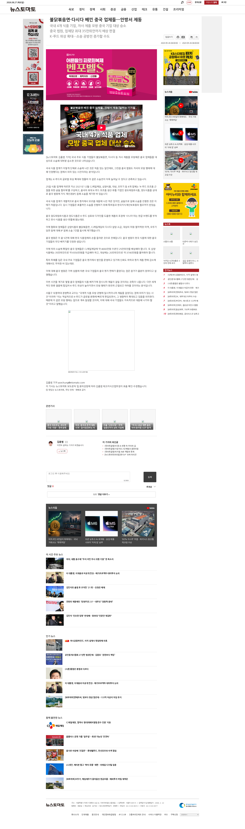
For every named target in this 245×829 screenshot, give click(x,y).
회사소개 (75, 814)
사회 (102, 9)
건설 (165, 9)
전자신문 (198, 2)
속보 (71, 9)
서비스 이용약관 (154, 814)
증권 (113, 9)
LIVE (189, 2)
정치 (81, 9)
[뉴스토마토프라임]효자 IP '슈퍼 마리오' (121, 455)
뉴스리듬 (168, 92)
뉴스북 (62, 451)
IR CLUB (122, 814)
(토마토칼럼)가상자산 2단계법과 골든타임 (121, 449)
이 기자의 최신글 (110, 442)
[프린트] (178, 37)
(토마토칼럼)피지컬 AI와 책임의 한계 (119, 452)
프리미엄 (178, 9)
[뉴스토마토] (23, 9)
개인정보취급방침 (109, 814)
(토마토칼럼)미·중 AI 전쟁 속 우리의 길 (120, 446)
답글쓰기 (169, 37)
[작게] (196, 37)
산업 (134, 9)
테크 (144, 9)
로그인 (223, 2)
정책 (92, 9)
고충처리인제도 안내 (137, 814)
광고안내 (95, 814)
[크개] (191, 37)
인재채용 (85, 814)
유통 (155, 9)
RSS (166, 814)
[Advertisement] (212, 54)
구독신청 (174, 814)
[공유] (183, 37)
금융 (123, 9)
